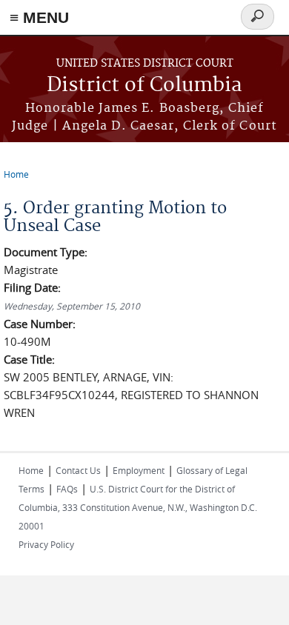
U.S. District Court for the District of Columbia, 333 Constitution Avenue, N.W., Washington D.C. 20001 (138, 507)
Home (16, 174)
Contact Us (78, 470)
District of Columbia (144, 85)
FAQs (67, 489)
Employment (139, 470)
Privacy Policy (46, 544)
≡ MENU (39, 17)
